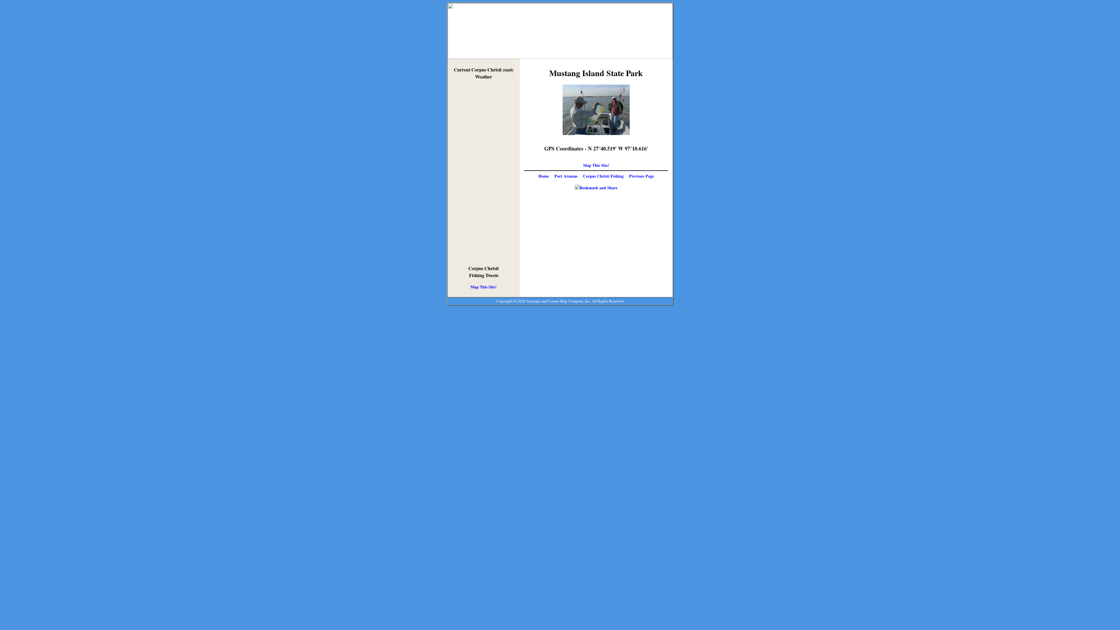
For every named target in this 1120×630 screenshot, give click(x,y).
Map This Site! (483, 287)
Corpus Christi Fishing (603, 176)
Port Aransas (566, 176)
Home (543, 176)
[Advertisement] (483, 172)
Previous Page (641, 176)
